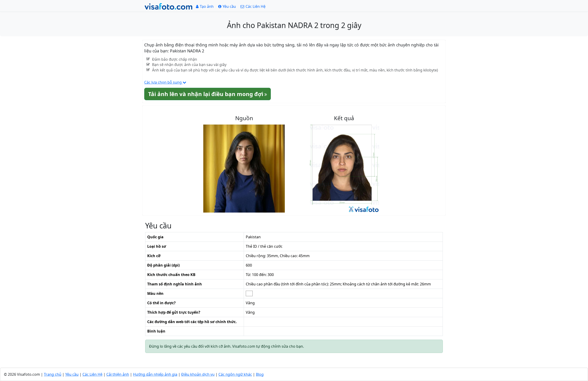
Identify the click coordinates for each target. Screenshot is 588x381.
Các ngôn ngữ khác (235, 374)
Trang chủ (52, 374)
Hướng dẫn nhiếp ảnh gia (155, 374)
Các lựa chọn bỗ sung (163, 82)
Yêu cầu (72, 374)
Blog (260, 374)
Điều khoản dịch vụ (198, 374)
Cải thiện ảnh (117, 374)
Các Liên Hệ (92, 374)
